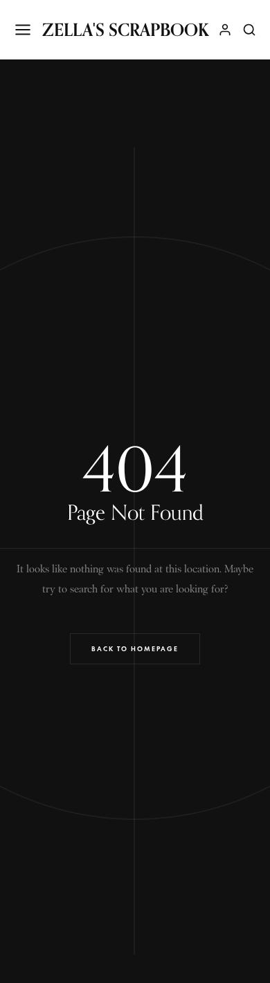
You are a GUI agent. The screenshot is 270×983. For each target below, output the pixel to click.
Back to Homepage (135, 648)
